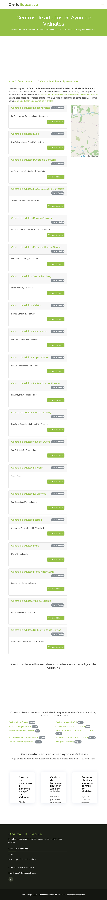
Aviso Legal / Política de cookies (22, 859)
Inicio (10, 854)
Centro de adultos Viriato (26, 305)
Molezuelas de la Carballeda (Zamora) (74, 730)
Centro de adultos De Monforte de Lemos (36, 629)
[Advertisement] (53, 57)
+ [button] (75, 108)
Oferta (23, 4)
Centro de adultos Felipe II (26, 519)
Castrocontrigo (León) (66, 722)
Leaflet (83, 156)
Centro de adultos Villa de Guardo (31, 600)
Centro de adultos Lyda (25, 133)
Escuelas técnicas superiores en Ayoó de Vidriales (88, 784)
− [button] (75, 112)
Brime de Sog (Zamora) (19, 726)
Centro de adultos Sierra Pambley (31, 276)
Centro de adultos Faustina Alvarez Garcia (36, 247)
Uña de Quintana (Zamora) (21, 741)
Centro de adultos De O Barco (29, 331)
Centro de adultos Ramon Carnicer (31, 218)
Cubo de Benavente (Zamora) (70, 726)
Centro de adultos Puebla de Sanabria (33, 159)
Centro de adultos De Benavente (30, 107)
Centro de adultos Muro (25, 545)
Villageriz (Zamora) (64, 741)
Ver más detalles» (55, 121)
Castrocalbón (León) (18, 722)
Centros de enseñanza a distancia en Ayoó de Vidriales (25, 787)
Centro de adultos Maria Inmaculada (32, 571)
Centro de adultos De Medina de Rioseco (35, 383)
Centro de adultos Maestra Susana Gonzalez (37, 188)
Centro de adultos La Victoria (28, 493)
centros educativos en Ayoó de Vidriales (33, 100)
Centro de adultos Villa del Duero (30, 441)
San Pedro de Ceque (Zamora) (23, 737)
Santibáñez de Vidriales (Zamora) (71, 737)
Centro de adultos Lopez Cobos (30, 357)
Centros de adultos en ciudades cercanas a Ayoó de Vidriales (68, 94)
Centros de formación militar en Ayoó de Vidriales (56, 784)
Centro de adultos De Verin (27, 467)
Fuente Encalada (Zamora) (21, 730)
